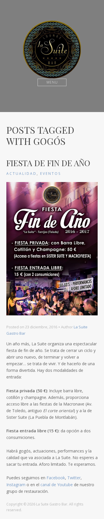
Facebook (56, 477)
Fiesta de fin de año (48, 163)
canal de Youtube (56, 484)
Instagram (15, 484)
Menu (52, 82)
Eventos (50, 173)
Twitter (74, 477)
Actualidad (21, 173)
